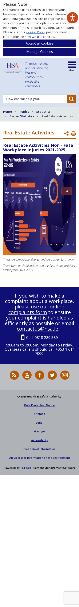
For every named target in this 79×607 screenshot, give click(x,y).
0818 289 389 (46, 337)
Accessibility (39, 440)
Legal (39, 422)
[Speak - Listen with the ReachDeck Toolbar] (72, 17)
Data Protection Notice (39, 405)
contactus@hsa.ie (37, 328)
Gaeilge (39, 431)
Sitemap (39, 414)
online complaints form (36, 309)
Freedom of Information (39, 449)
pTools (26, 468)
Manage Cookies (39, 51)
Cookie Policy (35, 32)
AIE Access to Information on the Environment (39, 458)
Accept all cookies (39, 43)
